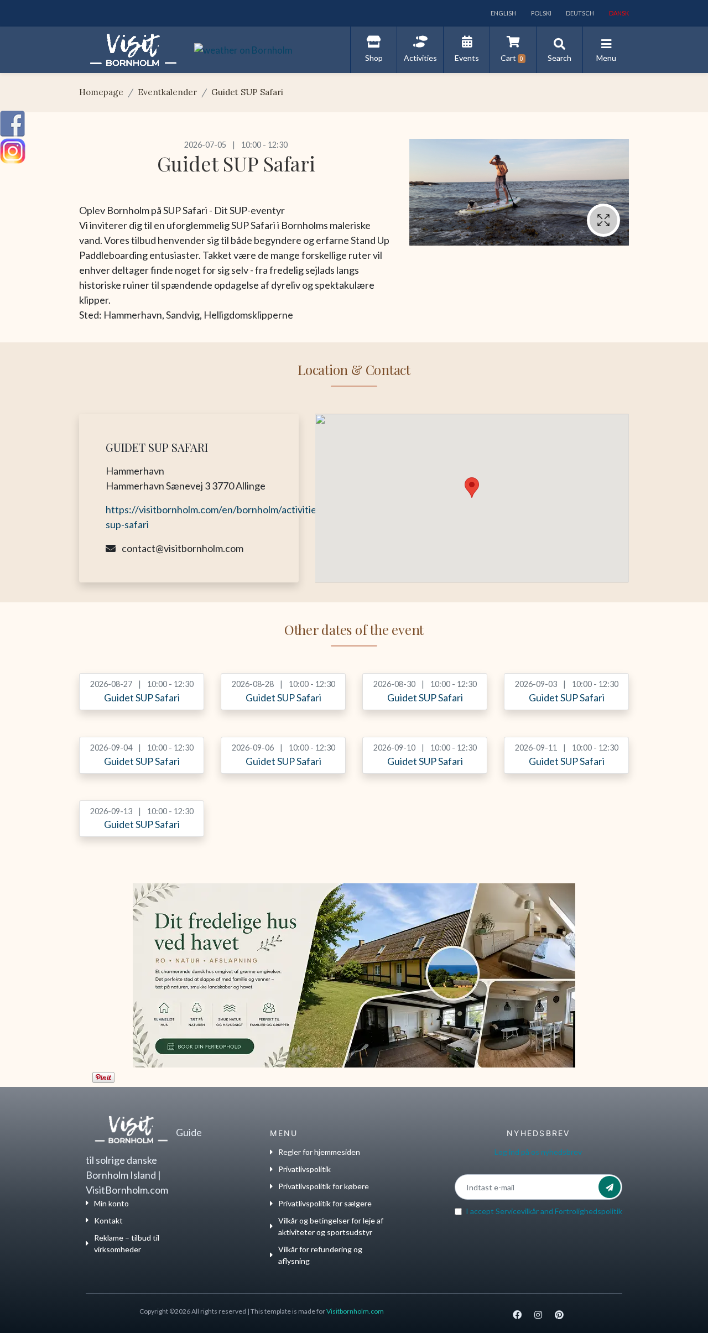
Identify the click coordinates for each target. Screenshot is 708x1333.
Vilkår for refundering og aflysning (320, 1255)
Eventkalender (167, 92)
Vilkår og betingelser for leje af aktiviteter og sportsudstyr (330, 1226)
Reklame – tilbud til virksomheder (126, 1243)
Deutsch (579, 13)
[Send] (609, 1187)
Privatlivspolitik (304, 1169)
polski (540, 13)
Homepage (101, 92)
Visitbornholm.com (355, 1311)
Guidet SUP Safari (247, 92)
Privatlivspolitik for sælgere (325, 1203)
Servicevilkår (517, 1211)
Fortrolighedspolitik (588, 1211)
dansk (618, 13)
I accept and (544, 1211)
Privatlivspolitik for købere (323, 1186)
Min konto (111, 1203)
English (503, 13)
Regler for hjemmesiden (319, 1152)
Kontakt (108, 1220)
